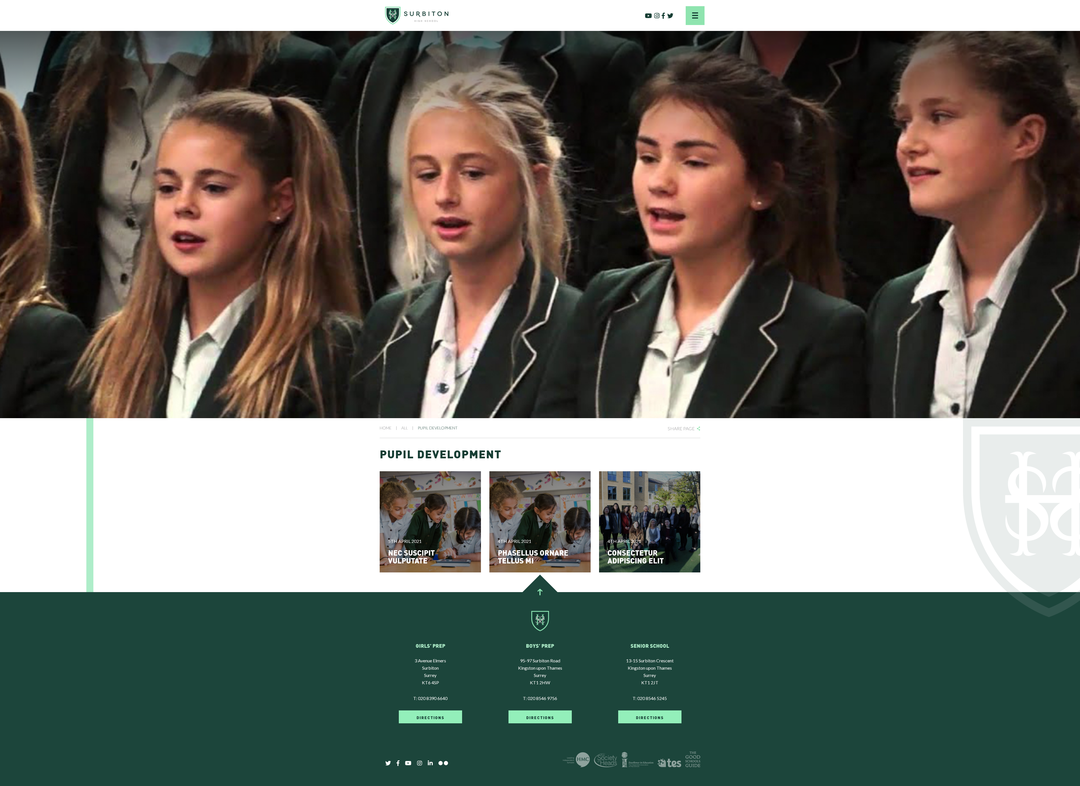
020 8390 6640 (432, 698)
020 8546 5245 (652, 698)
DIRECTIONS (430, 717)
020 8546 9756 (542, 698)
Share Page (681, 428)
